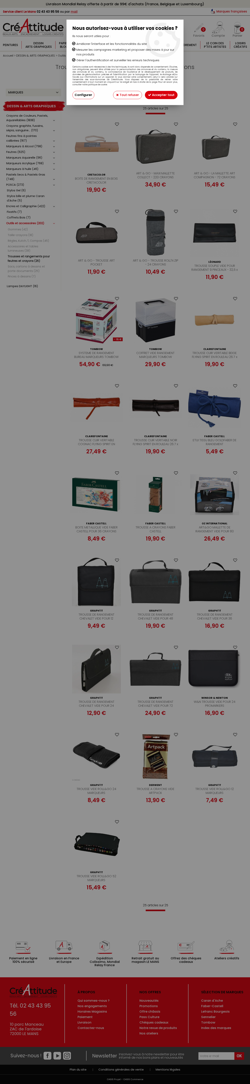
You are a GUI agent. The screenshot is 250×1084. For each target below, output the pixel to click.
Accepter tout (162, 95)
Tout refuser (129, 95)
